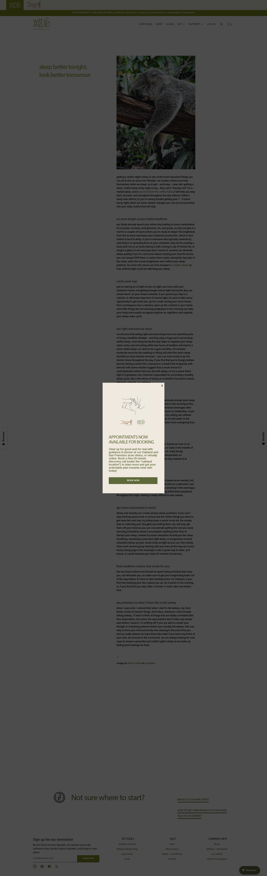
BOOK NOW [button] (133, 481)
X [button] (162, 386)
